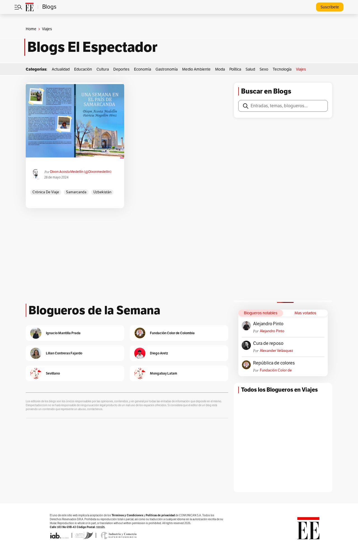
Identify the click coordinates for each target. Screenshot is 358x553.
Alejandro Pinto (268, 324)
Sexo (264, 69)
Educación (83, 69)
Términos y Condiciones (127, 515)
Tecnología (282, 69)
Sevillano (53, 373)
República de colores (274, 363)
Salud (250, 69)
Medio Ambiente (196, 69)
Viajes (301, 69)
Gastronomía (167, 69)
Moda (220, 69)
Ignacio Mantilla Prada (63, 333)
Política (235, 69)
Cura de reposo (268, 343)
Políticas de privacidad (160, 515)
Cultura (102, 69)
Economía (142, 69)
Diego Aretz (159, 353)
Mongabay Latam (163, 373)
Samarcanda (76, 192)
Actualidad (61, 69)
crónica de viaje (45, 192)
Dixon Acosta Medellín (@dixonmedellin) (80, 172)
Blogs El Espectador (92, 47)
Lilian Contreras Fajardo (64, 353)
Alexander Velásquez (276, 350)
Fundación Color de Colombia (276, 370)
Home (31, 29)
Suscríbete (330, 7)
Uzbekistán (102, 192)
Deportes (121, 69)
